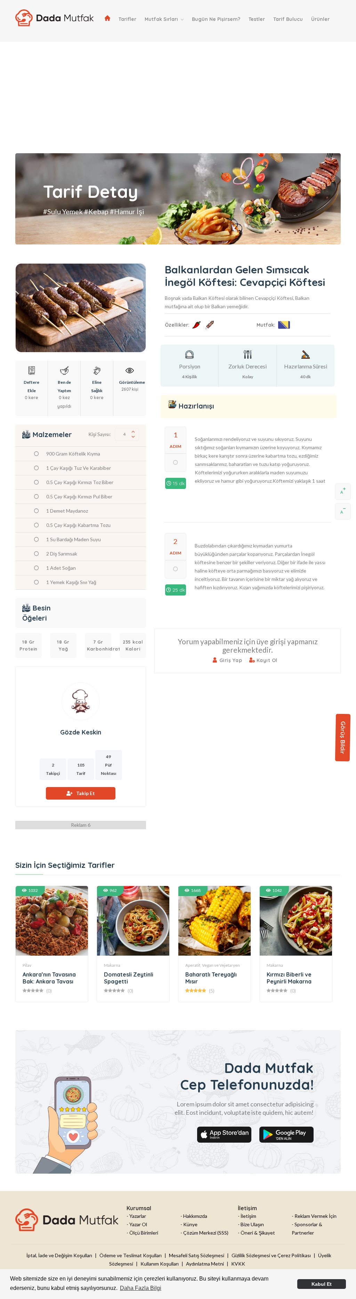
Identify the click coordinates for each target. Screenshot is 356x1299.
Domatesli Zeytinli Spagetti (128, 978)
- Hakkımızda (193, 1216)
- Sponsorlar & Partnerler (307, 1228)
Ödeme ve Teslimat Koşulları (130, 1255)
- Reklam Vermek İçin (314, 1216)
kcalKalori (133, 645)
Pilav (27, 965)
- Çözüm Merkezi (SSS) (204, 1233)
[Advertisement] (178, 90)
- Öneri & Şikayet (256, 1233)
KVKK (238, 1264)
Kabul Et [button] (322, 1284)
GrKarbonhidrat (99, 645)
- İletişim (247, 1216)
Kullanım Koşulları (159, 1264)
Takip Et (85, 793)
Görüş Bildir (343, 737)
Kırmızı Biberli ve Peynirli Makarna (289, 978)
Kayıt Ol (266, 660)
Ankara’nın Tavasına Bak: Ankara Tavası (49, 978)
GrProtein (28, 645)
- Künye (188, 1224)
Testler (257, 19)
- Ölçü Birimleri (142, 1233)
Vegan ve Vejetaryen (221, 965)
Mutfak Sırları (162, 19)
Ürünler (320, 19)
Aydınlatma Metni (205, 1264)
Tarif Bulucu (288, 19)
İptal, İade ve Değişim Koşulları (59, 1255)
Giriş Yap (230, 660)
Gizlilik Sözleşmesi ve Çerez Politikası (271, 1255)
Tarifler (127, 19)
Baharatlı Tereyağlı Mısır (211, 978)
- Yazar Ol (137, 1224)
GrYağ (63, 645)
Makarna (112, 965)
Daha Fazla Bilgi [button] (140, 1288)
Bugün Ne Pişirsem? (216, 19)
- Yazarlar (136, 1216)
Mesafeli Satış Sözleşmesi (196, 1255)
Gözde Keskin (80, 732)
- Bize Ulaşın (251, 1224)
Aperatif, (193, 965)
